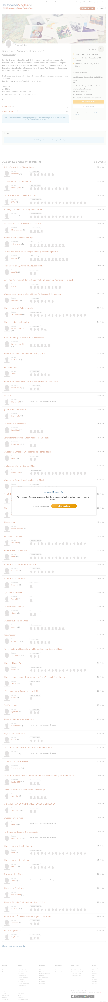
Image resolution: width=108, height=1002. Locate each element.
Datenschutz (58, 492)
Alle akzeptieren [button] (64, 506)
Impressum (48, 492)
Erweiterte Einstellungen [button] (40, 506)
